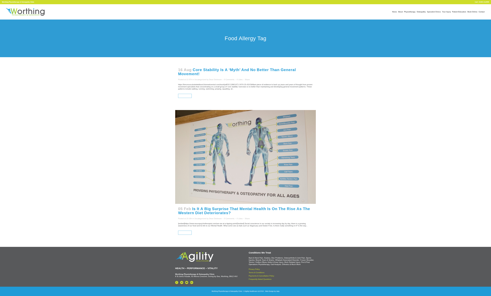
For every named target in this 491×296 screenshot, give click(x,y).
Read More (184, 95)
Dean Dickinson (215, 79)
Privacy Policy (254, 269)
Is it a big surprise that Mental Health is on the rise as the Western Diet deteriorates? (244, 211)
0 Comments (229, 79)
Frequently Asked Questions (260, 279)
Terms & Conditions (256, 272)
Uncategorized (200, 79)
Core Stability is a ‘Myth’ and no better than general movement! (237, 72)
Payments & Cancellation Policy (261, 276)
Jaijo (278, 291)
